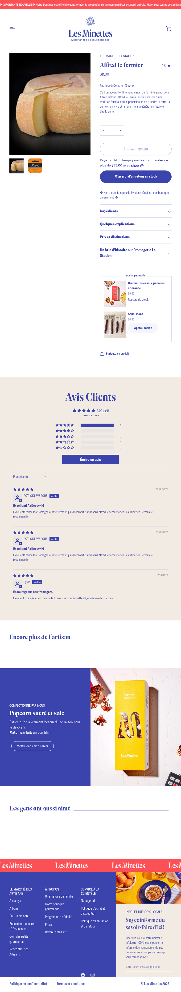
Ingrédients (109, 211)
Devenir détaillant (55, 932)
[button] (65, 425)
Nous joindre (89, 901)
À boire (13, 908)
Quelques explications (117, 224)
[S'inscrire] (168, 966)
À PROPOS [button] (52, 889)
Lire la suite (107, 111)
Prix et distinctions (115, 237)
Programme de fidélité (58, 917)
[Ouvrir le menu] (16, 29)
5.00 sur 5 (103, 411)
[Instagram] (92, 975)
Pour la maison (18, 916)
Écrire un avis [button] (90, 459)
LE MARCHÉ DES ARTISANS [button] (20, 891)
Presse (49, 925)
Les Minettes (153, 984)
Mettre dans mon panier (32, 746)
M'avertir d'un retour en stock (136, 176)
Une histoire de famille (59, 896)
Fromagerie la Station (117, 56)
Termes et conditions (71, 984)
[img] (23, 489)
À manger (15, 901)
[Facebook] (83, 975)
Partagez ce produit (117, 353)
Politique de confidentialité (28, 984)
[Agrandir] (18, 146)
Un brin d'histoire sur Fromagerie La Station (128, 252)
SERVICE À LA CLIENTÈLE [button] (90, 891)
